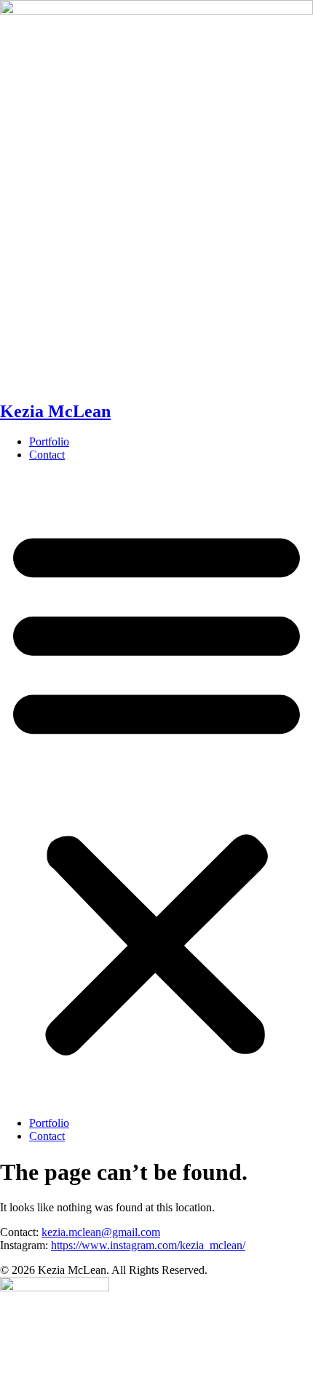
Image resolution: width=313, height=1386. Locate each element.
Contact (47, 454)
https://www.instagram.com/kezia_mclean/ (148, 1245)
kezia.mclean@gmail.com (100, 1232)
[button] (156, 789)
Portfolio (49, 441)
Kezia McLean (55, 411)
